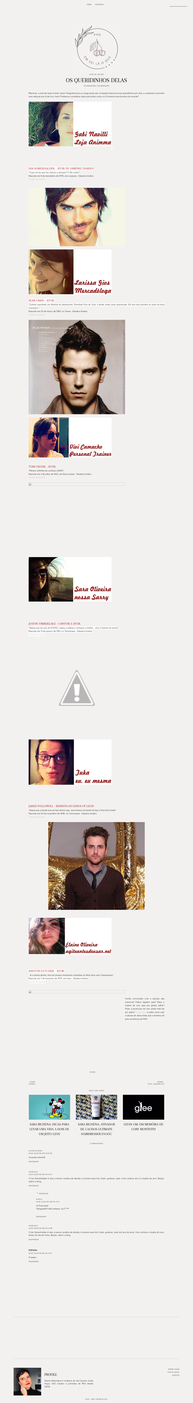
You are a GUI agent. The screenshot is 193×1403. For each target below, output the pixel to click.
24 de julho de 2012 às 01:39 (40, 1153)
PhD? (87, 1399)
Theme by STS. (102, 1399)
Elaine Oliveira (35, 1151)
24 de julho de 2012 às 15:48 (40, 1228)
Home (89, 4)
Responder (34, 1162)
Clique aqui (140, 1012)
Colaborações (103, 86)
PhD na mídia (173, 1372)
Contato (175, 1375)
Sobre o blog (173, 1369)
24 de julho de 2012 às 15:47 (40, 1174)
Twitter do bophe (37, 179)
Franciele (33, 1172)
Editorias (99, 4)
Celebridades (90, 86)
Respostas (43, 1194)
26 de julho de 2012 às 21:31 (47, 1202)
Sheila (39, 1199)
